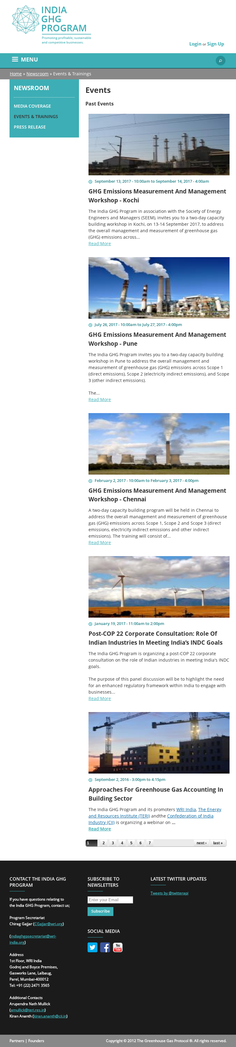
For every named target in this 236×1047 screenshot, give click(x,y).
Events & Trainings (36, 116)
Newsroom (37, 74)
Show (221, 61)
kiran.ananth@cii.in (50, 1016)
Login (195, 44)
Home (16, 74)
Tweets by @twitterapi (169, 893)
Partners (17, 1040)
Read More (99, 243)
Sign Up (215, 44)
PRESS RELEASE (30, 127)
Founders (36, 1040)
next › (201, 843)
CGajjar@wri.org (48, 923)
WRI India (186, 809)
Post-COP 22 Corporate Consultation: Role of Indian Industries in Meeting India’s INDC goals (155, 638)
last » (218, 843)
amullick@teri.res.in (28, 1010)
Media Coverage (32, 106)
